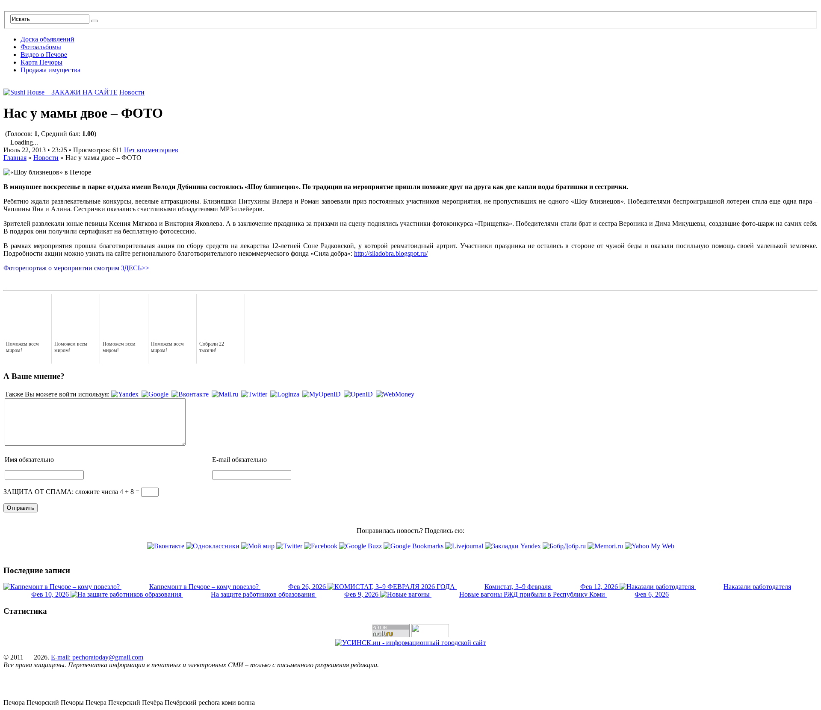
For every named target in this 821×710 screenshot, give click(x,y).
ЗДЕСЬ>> (135, 268)
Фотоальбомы (41, 46)
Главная (15, 157)
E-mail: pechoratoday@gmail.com (97, 657)
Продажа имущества (50, 70)
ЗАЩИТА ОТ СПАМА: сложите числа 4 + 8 (68, 491)
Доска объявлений (47, 39)
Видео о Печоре (44, 54)
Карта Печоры (41, 62)
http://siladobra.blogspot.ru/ (391, 253)
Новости (132, 92)
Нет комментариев (151, 150)
